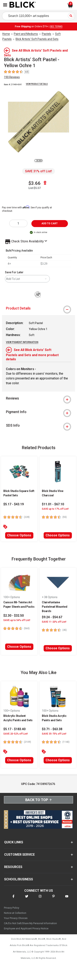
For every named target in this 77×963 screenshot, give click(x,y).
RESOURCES (13, 867)
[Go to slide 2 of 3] (38, 160)
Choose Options (19, 535)
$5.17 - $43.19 (13, 504)
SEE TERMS (56, 26)
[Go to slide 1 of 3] (35, 160)
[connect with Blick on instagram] (40, 899)
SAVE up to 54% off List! (16, 620)
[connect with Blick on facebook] (13, 899)
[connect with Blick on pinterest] (53, 899)
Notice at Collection (15, 912)
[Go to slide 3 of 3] (41, 160)
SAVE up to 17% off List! (55, 508)
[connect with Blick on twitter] (27, 899)
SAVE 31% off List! (38, 171)
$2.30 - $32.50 (13, 615)
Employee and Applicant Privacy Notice (26, 928)
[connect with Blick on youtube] (67, 899)
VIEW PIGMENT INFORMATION (22, 342)
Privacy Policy (11, 907)
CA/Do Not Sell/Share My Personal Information (30, 923)
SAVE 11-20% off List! (54, 621)
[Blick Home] (22, 5)
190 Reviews (12, 77)
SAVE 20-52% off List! (15, 733)
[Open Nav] (5, 4)
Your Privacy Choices (15, 918)
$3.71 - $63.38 (52, 729)
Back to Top (36, 800)
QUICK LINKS (13, 842)
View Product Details (37, 84)
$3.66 (34, 183)
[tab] (38, 308)
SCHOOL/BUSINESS (18, 879)
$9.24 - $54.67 (52, 617)
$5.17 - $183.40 (14, 729)
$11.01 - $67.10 (53, 504)
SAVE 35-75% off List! (54, 733)
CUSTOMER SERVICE (19, 854)
